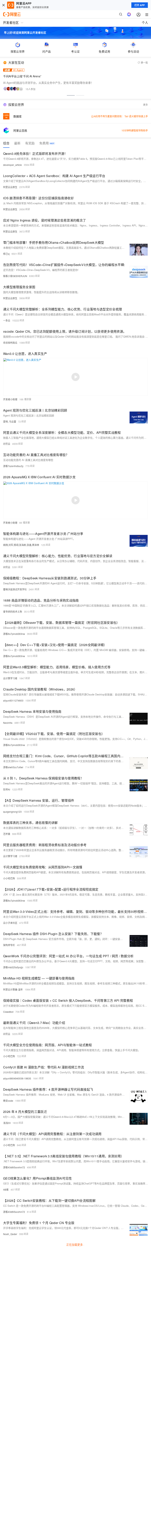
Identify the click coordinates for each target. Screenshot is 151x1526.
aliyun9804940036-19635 (17, 1078)
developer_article (12, 164)
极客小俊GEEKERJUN (15, 276)
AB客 (6, 1189)
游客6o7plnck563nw (14, 633)
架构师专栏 (9, 945)
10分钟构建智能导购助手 (135, 130)
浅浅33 (7, 1122)
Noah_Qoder (10, 1234)
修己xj (6, 253)
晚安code (8, 1100)
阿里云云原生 (10, 187)
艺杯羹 (6, 833)
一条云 (6, 320)
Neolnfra (7, 722)
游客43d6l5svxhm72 (14, 1167)
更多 (145, 104)
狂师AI (6, 789)
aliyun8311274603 (13, 700)
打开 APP (139, 5)
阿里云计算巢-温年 (13, 989)
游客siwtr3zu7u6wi (13, 767)
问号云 (6, 443)
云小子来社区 (10, 922)
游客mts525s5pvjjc (13, 967)
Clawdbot (8, 1011)
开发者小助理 (10, 399)
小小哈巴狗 (9, 878)
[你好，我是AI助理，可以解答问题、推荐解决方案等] (129, 14)
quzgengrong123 (12, 811)
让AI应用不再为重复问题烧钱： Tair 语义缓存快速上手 (119, 116)
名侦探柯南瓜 (10, 342)
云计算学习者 (10, 678)
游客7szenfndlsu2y (13, 466)
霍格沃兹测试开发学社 (15, 589)
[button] (71, 95)
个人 (145, 22)
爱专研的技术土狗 (12, 611)
